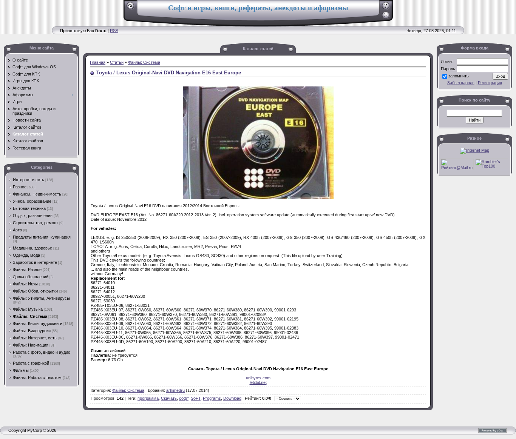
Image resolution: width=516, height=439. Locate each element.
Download (232, 398)
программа (148, 398)
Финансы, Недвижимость (37, 194)
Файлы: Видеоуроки (32, 330)
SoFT (196, 398)
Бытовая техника (29, 208)
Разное (19, 187)
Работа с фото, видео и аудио (41, 352)
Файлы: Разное (27, 269)
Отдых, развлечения (33, 215)
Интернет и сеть (28, 179)
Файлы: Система (30, 316)
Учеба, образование (32, 201)
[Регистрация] (386, 8)
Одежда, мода (26, 255)
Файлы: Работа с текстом (37, 377)
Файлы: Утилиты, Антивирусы (41, 298)
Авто (17, 230)
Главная (97, 62)
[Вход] (386, 17)
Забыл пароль (460, 82)
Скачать (169, 398)
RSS (114, 30)
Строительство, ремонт (35, 222)
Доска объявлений (30, 276)
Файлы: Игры (25, 284)
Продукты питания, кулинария (42, 237)
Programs (212, 398)
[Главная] (130, 8)
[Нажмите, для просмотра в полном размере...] (258, 197)
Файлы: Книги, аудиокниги (37, 323)
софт (183, 398)
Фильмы (21, 370)
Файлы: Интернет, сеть (35, 338)
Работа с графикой (31, 363)
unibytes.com (258, 378)
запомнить (458, 76)
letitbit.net (258, 382)
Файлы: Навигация (30, 345)
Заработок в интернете (35, 262)
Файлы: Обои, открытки (35, 291)
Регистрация (490, 82)
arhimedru (175, 390)
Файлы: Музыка (28, 309)
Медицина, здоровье (32, 248)
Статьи (117, 62)
